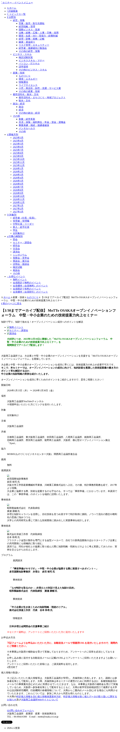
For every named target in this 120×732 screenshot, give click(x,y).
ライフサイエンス (28, 85)
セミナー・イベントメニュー (17, 2)
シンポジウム (20, 255)
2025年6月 (18, 147)
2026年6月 (18, 184)
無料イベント (20, 279)
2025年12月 (19, 165)
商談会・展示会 (21, 261)
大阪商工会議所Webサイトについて (39, 699)
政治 (21, 106)
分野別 (11, 17)
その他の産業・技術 (29, 91)
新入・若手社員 (21, 227)
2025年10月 (19, 159)
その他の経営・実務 (29, 51)
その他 (16, 116)
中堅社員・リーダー (23, 224)
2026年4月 (18, 177)
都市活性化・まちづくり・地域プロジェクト (42, 97)
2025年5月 (18, 144)
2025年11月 (19, 162)
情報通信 (23, 82)
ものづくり (24, 76)
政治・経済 (19, 103)
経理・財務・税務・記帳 (31, 39)
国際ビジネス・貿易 (29, 29)
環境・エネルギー (28, 79)
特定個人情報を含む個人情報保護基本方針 (38, 696)
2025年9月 (18, 156)
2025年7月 (18, 150)
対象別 (11, 214)
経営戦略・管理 (27, 26)
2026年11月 (19, 199)
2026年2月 (18, 171)
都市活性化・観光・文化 (26, 94)
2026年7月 (18, 187)
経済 (21, 110)
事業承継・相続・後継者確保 (34, 125)
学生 (15, 230)
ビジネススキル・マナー (31, 60)
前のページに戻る (11, 303)
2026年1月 (18, 168)
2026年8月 (18, 190)
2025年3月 (18, 137)
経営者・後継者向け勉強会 (33, 48)
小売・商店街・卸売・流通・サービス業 (40, 88)
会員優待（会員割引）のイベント (30, 292)
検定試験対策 (26, 57)
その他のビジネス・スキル (33, 69)
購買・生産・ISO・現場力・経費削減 (38, 36)
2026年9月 (18, 193)
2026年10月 (19, 196)
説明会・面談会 (21, 264)
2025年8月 (18, 153)
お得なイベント (16, 276)
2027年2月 (18, 208)
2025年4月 (18, 140)
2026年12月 (19, 202)
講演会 (16, 252)
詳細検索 (12, 11)
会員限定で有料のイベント (27, 289)
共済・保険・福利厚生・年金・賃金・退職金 (42, 122)
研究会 (16, 245)
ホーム (11, 8)
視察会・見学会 (21, 258)
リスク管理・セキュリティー (34, 45)
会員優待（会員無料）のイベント (30, 285)
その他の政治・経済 (29, 113)
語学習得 (23, 66)
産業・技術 (19, 73)
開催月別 (12, 134)
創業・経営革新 (27, 119)
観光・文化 (24, 100)
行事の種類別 (15, 236)
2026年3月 (18, 174)
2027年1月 (18, 205)
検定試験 (17, 267)
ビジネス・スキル (22, 54)
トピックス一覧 (16, 14)
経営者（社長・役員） (24, 218)
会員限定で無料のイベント (27, 282)
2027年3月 (18, 211)
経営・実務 (19, 20)
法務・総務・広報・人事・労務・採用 (39, 32)
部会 (15, 239)
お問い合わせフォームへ (20, 710)
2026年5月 (18, 181)
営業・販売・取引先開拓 (31, 23)
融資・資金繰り (27, 42)
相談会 (16, 270)
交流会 (16, 248)
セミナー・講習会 (22, 242)
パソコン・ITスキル (29, 63)
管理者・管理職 (21, 221)
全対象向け (19, 233)
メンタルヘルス (27, 128)
